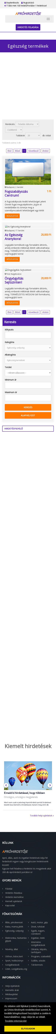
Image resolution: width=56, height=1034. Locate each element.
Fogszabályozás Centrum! (16, 193)
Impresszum (11, 998)
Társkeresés (37, 964)
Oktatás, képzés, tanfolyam (39, 951)
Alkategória (10, 354)
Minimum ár (10, 379)
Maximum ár (11, 392)
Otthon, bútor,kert (14, 956)
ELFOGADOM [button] (28, 1028)
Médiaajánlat (11, 994)
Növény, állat (11, 949)
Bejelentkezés (12, 2)
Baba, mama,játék (14, 926)
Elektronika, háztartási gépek (16, 939)
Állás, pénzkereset (14, 922)
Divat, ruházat (38, 926)
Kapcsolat (10, 905)
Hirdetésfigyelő (13, 428)
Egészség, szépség (14, 930)
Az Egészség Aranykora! (14, 236)
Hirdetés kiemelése (14, 897)
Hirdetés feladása (28, 27)
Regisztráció (28, 2)
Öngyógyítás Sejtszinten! (14, 280)
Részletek (12, 215)
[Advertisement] (28, 88)
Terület (8, 367)
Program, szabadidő (40, 956)
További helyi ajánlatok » (42, 815)
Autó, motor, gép (39, 922)
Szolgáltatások (12, 964)
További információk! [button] (16, 1021)
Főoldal (8, 888)
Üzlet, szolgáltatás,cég (16, 969)
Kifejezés (9, 329)
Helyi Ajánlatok (12, 985)
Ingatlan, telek (38, 937)
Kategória (9, 342)
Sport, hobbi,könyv (14, 960)
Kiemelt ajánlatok (13, 901)
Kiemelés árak (12, 990)
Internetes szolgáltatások (38, 943)
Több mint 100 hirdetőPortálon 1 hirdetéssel (27, 5)
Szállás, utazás (38, 960)
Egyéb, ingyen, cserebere (38, 932)
